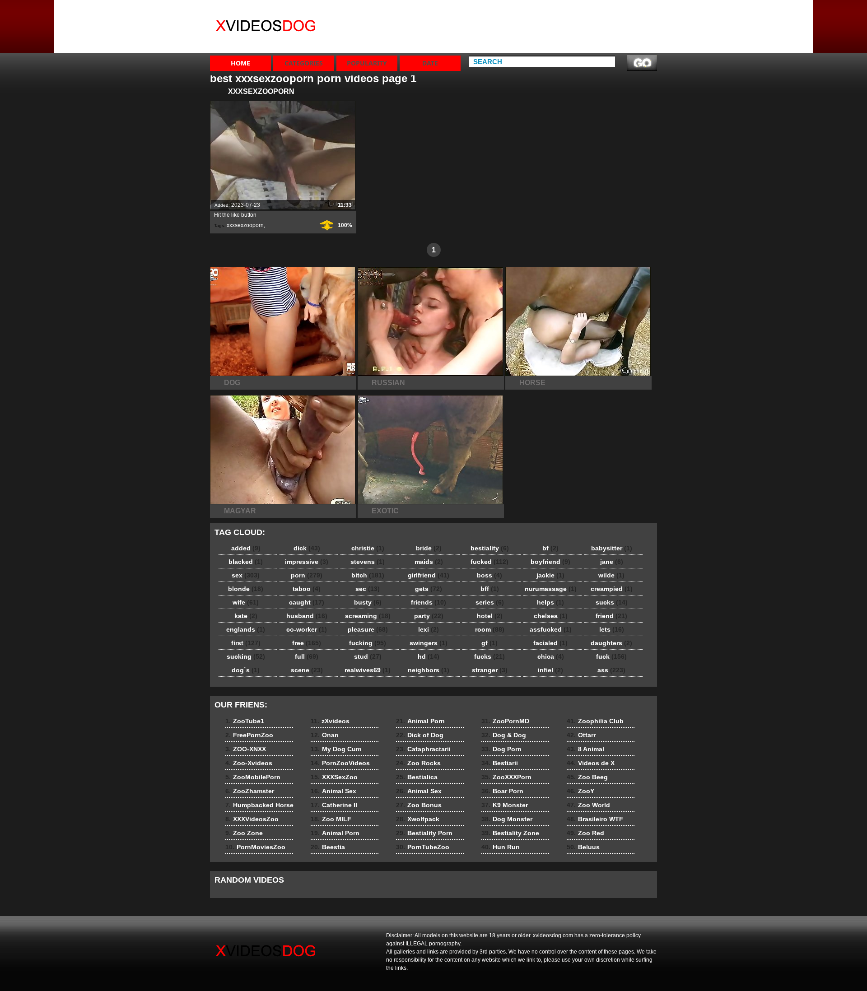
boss (489, 575)
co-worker (306, 629)
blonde (245, 588)
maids (429, 561)
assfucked (551, 629)
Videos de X (591, 763)
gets (428, 588)
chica (550, 656)
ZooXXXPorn (506, 777)
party (428, 615)
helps (550, 602)
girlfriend (428, 575)
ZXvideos (267, 28)
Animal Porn (335, 833)
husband (306, 615)
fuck (611, 656)
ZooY (580, 791)
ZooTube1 (623, 10)
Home (240, 63)
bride (429, 548)
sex (246, 575)
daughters (611, 643)
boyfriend (550, 561)
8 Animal (585, 749)
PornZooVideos (502, 35)
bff (489, 588)
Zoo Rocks (418, 763)
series (489, 602)
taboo (307, 588)
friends (428, 602)
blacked (245, 561)
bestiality (490, 548)
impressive (306, 561)
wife (246, 602)
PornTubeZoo (422, 847)
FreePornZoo (628, 19)
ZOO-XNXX (624, 27)
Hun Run (500, 847)
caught (306, 602)
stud (368, 656)
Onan (486, 19)
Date (430, 63)
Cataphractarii (423, 749)
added (246, 548)
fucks (489, 656)
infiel (550, 670)
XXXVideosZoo (566, 35)
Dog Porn (501, 749)
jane (611, 561)
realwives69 (368, 670)
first (246, 643)
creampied (612, 588)
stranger (490, 670)
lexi (428, 629)
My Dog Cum (497, 27)
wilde (611, 575)
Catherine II (334, 805)
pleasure (368, 629)
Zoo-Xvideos (628, 35)
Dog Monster (506, 819)
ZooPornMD (505, 721)
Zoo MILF (331, 819)
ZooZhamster (563, 10)
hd (428, 656)
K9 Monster (504, 805)
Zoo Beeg (587, 777)
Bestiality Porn (424, 833)
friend (611, 615)
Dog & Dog (503, 735)
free (306, 643)
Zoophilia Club (595, 721)
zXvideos (492, 10)
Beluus (583, 847)
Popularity (367, 63)
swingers (428, 643)
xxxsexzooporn (245, 225)
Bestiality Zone (510, 833)
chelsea (551, 615)
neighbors (428, 670)
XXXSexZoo (496, 43)
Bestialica (417, 777)
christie (367, 548)
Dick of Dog (419, 735)
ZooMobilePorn (632, 43)
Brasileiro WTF (595, 819)
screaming (368, 615)
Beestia (328, 847)
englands (245, 629)
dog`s (246, 670)
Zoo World (588, 805)
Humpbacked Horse (563, 23)
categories (303, 63)
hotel (490, 615)
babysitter (611, 548)
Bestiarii (499, 763)
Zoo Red (585, 833)
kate (245, 615)
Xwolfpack (417, 819)
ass (611, 670)
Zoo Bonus (419, 805)
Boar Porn (502, 791)
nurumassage (551, 588)
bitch (367, 575)
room (489, 629)
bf (550, 548)
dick (307, 548)
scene (307, 670)
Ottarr (581, 735)
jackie (550, 575)
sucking (246, 656)
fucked (489, 561)
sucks (612, 602)
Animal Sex (333, 791)
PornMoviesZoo (567, 43)
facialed (550, 643)
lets (611, 629)
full (306, 656)
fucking (367, 643)
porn (306, 575)
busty (368, 602)
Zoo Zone (558, 51)
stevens (367, 561)
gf (489, 643)
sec (367, 588)
